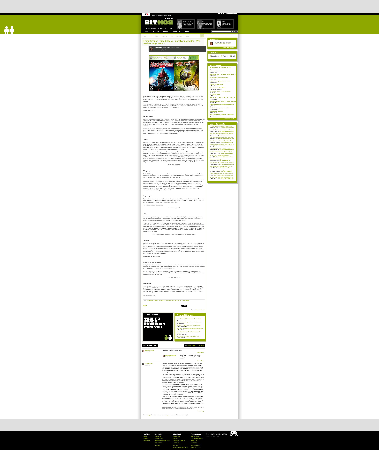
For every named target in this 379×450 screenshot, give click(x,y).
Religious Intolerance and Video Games (220, 71)
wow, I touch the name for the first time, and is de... (222, 133)
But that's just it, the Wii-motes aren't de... (219, 155)
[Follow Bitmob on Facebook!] (215, 56)
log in (149, 415)
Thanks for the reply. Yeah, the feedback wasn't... (221, 173)
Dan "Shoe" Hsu (218, 42)
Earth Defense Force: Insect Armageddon (177, 300)
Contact (175, 438)
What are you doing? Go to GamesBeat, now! (227, 24)
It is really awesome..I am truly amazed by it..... (221, 126)
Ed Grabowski (149, 363)
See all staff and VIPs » (229, 47)
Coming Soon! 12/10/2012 (216, 111)
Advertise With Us (179, 441)
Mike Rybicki (214, 149)
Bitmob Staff (159, 438)
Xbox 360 (164, 36)
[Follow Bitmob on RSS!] (232, 56)
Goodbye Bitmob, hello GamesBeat (222, 43)
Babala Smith (214, 135)
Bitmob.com (149, 18)
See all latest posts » (229, 119)
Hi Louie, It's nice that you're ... (217, 159)
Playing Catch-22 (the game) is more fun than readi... (189, 322)
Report (199, 352)
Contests (176, 443)
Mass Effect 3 (195, 447)
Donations (176, 436)
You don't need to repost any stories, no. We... (221, 151)
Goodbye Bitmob (187, 21)
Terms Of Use (159, 443)
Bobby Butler (214, 131)
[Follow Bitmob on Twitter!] (224, 56)
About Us (158, 436)
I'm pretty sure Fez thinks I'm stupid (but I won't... (188, 336)
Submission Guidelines (162, 441)
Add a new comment (196, 345)
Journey (194, 443)
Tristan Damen (214, 109)
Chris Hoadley (214, 160)
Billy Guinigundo (215, 95)
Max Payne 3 (195, 436)
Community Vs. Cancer (227, 142)
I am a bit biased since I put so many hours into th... (222, 144)
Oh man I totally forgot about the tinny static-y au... (222, 177)
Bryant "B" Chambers (216, 89)
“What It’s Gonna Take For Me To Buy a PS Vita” (222, 97)
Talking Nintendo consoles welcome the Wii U (222, 104)
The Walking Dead (197, 438)
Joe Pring (213, 167)
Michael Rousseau (163, 48)
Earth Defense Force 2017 (157, 300)
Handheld (179, 36)
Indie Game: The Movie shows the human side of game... (190, 328)
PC (151, 36)
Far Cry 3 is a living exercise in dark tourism (221, 107)
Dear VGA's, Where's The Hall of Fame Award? (222, 114)
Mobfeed (146, 438)
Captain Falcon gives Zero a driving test (220, 81)
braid (148, 300)
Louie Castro (214, 69)
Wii (172, 36)
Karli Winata (214, 112)
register (168, 415)
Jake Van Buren (215, 171)
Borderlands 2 (196, 445)
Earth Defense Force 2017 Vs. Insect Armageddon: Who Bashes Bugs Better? (171, 42)
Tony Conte (214, 99)
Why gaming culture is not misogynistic (220, 91)
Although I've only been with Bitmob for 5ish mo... (221, 166)
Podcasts (147, 441)
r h (212, 146)
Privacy (157, 445)
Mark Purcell (214, 85)
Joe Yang (213, 92)
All (145, 36)
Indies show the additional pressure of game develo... (189, 318)
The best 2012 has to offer (216, 84)
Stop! (223, 21)
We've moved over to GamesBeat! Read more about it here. (188, 24)
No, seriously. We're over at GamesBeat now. (207, 24)
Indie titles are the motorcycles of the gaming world (189, 325)
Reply (202, 352)
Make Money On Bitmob (180, 447)
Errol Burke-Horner (215, 116)
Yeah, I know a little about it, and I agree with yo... (221, 137)
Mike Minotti (214, 82)
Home (145, 436)
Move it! (204, 21)
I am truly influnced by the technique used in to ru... (222, 129)
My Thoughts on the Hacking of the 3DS (220, 67)
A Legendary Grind (215, 94)
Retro (187, 36)
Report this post (201, 310)
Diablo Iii (194, 441)
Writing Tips (177, 445)
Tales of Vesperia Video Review (218, 87)
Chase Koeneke (149, 350)
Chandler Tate (214, 75)
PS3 (156, 36)
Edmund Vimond (215, 127)
